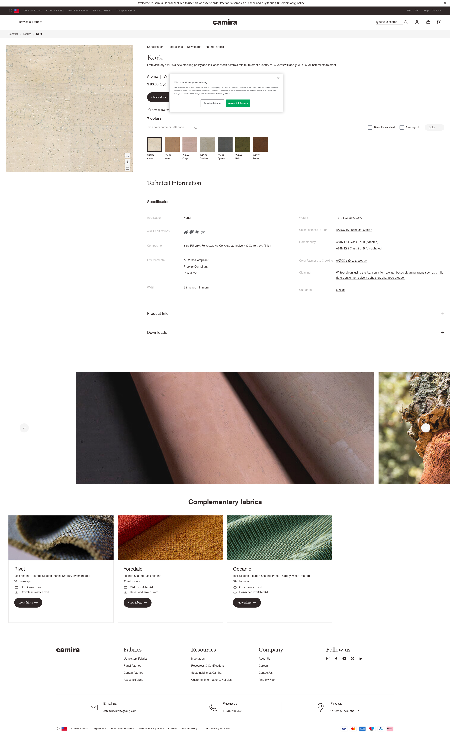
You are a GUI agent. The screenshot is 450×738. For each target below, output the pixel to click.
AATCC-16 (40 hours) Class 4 (354, 230)
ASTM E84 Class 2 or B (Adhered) (357, 242)
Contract (14, 34)
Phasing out (412, 127)
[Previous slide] (24, 427)
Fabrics (28, 34)
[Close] (278, 78)
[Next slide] (425, 427)
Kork (39, 34)
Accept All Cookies (238, 103)
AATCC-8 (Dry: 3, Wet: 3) (351, 260)
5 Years (340, 289)
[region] (226, 93)
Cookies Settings (212, 103)
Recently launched (384, 127)
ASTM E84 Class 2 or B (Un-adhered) (359, 248)
